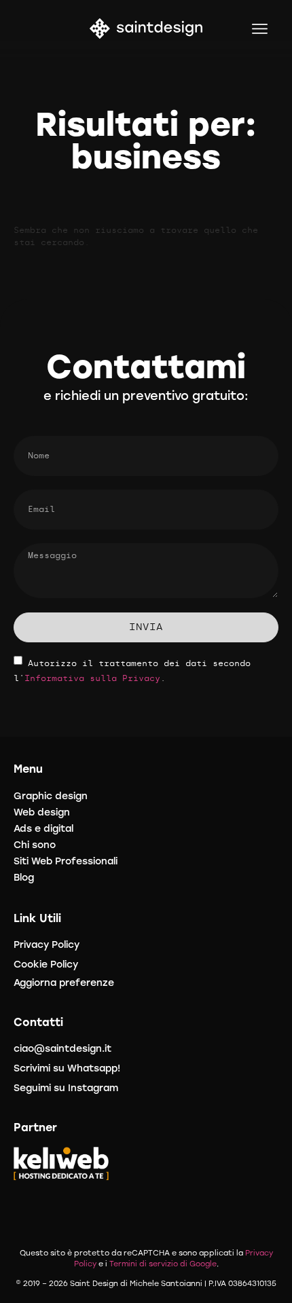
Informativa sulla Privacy (92, 678)
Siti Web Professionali (65, 861)
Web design (42, 812)
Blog (24, 877)
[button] (260, 29)
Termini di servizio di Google (163, 1264)
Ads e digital (43, 828)
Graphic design (51, 796)
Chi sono (35, 845)
